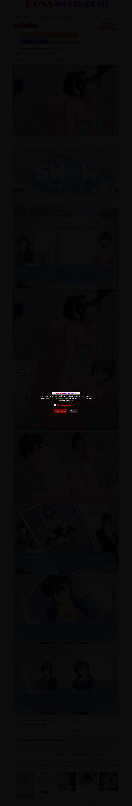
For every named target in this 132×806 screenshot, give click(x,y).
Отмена (73, 411)
